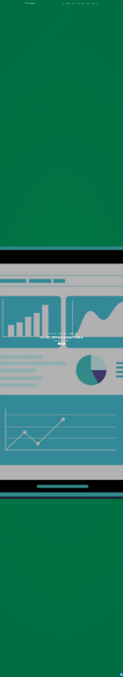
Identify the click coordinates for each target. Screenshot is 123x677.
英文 (97, 3)
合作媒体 (83, 3)
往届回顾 (93, 3)
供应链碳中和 (32, 3)
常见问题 (88, 3)
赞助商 (78, 3)
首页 (63, 3)
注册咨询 (73, 3)
